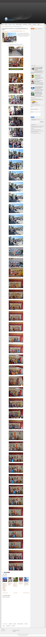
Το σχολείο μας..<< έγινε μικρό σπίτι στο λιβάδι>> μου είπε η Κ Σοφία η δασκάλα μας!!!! (15, 584)
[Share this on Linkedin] (9, 572)
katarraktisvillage (25, 634)
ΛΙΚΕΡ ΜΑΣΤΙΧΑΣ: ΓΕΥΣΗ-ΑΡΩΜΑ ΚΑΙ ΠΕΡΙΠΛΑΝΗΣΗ (38, 93)
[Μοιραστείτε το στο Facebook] (5, 574)
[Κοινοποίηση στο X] (4, 574)
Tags (36, 28)
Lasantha (26, 635)
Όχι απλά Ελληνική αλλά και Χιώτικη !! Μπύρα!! (10, 583)
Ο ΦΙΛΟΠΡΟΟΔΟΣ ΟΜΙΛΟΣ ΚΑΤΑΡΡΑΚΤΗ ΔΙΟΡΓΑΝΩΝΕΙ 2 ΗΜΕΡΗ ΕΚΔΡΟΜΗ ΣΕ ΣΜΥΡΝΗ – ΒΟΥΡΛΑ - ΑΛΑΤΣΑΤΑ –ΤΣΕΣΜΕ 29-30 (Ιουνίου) (5, 586)
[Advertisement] (23, 6)
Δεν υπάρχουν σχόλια (4, 31)
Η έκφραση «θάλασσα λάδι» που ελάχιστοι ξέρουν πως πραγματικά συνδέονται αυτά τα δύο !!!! (37, 126)
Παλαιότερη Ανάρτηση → (26, 592)
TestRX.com (3, 629)
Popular (33, 28)
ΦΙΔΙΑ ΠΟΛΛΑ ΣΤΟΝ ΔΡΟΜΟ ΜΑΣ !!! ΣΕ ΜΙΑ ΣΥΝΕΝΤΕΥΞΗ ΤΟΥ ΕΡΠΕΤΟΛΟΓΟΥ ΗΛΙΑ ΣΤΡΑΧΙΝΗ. (39, 68)
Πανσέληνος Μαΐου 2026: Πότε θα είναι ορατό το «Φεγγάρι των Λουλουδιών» (37, 131)
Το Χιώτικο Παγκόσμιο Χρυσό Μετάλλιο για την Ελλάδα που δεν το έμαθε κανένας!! (39, 87)
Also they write (25, 24)
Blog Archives (40, 28)
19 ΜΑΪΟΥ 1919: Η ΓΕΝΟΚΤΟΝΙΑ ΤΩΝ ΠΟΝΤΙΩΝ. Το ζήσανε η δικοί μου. (26, 584)
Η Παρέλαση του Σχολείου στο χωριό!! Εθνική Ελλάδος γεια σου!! (15, 29)
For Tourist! (13, 625)
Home (2, 24)
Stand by (38, 24)
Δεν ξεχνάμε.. (32, 128)
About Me (6, 24)
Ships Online (34, 24)
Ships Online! (10, 623)
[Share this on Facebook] (4, 572)
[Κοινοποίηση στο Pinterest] (6, 574)
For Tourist (29, 24)
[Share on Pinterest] (8, 572)
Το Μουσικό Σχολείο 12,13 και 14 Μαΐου (36, 129)
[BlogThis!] (3, 574)
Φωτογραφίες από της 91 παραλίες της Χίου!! (38, 75)
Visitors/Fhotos (8, 625)
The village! (26, 623)
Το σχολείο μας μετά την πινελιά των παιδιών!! (21, 583)
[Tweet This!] (5, 572)
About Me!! (14, 623)
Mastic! (4, 625)
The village (10, 24)
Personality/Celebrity (19, 24)
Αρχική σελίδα (15, 592)
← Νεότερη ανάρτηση (5, 592)
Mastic (13, 24)
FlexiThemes (22, 635)
